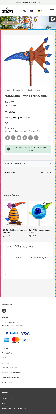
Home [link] (7, 90)
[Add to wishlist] (6, 122)
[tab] (28, 163)
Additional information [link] (15, 164)
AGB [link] (3, 403)
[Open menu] (52, 10)
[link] (52, 19)
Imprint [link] (5, 393)
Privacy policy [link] (8, 398)
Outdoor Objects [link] (34, 90)
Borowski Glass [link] (18, 90)
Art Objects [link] (16, 257)
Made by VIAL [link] (25, 409)
